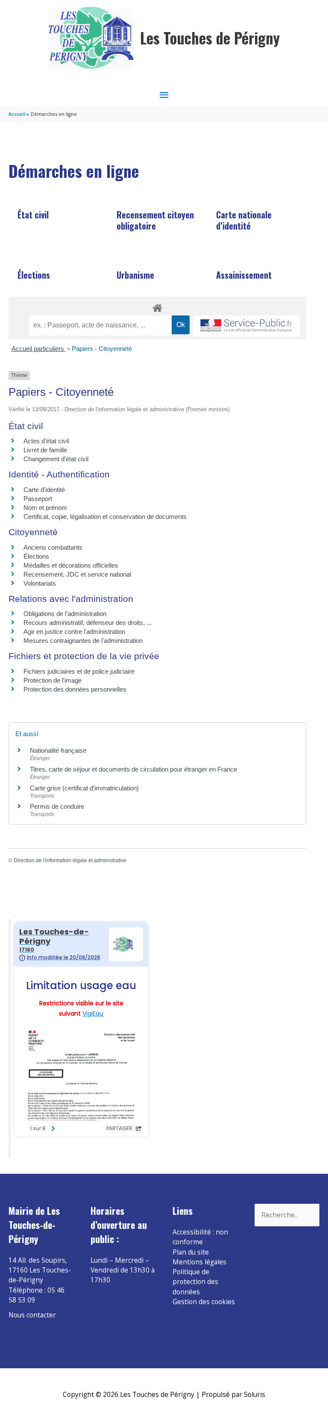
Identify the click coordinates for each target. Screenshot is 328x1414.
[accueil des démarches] (157, 306)
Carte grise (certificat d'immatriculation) (84, 788)
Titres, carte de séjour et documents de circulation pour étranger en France (133, 769)
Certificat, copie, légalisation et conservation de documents (105, 516)
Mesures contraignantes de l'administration (83, 640)
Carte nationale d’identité (244, 220)
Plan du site (191, 1252)
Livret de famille (45, 450)
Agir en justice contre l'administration (74, 631)
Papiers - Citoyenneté (102, 348)
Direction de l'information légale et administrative (70, 860)
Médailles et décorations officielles (70, 565)
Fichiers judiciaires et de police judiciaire (79, 671)
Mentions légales (199, 1262)
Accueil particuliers (39, 348)
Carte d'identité (44, 489)
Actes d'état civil (46, 441)
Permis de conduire (57, 806)
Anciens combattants (52, 547)
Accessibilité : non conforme (200, 1236)
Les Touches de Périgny (210, 38)
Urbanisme (135, 274)
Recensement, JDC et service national (77, 574)
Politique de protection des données (195, 1281)
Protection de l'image (52, 680)
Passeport (37, 498)
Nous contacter (32, 1315)
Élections (34, 274)
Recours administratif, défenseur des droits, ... (87, 622)
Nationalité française (58, 750)
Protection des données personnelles (74, 689)
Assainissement (244, 274)
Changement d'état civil (55, 458)
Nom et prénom (45, 507)
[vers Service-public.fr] (246, 325)
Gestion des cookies (204, 1301)
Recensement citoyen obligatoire (155, 220)
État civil (33, 214)
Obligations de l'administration (64, 613)
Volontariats (39, 583)
